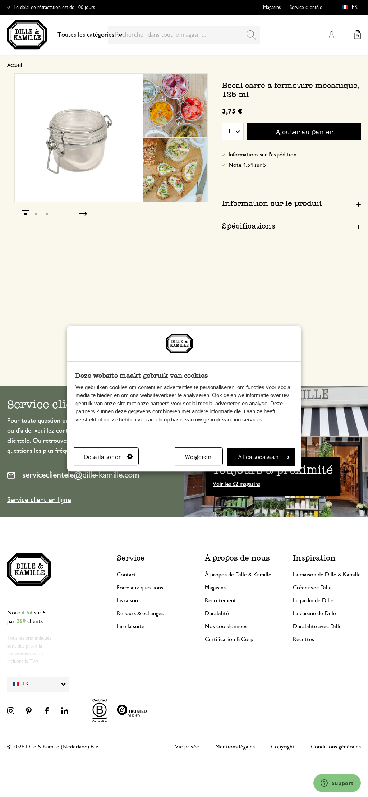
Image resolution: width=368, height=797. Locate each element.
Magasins (272, 7)
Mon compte (331, 35)
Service (131, 557)
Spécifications (248, 225)
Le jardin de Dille (313, 600)
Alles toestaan (258, 456)
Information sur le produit (272, 203)
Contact (126, 574)
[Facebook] (46, 710)
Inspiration (314, 557)
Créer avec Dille (312, 587)
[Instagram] (10, 710)
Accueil (14, 65)
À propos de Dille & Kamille (238, 574)
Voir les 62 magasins (236, 484)
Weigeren (198, 456)
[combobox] (184, 35)
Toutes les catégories (86, 35)
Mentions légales (235, 747)
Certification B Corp (229, 639)
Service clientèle (306, 7)
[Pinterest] (28, 710)
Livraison (127, 600)
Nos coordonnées (226, 626)
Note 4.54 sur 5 (247, 165)
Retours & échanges (140, 613)
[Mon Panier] (357, 34)
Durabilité (217, 613)
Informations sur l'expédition (262, 154)
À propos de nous (237, 557)
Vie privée (187, 747)
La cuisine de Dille (314, 613)
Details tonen (103, 456)
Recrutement (220, 600)
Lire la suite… (133, 626)
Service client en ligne (39, 499)
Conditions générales (336, 747)
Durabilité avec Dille (317, 626)
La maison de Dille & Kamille (327, 574)
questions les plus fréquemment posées (59, 451)
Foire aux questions (140, 587)
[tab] (291, 203)
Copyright (283, 747)
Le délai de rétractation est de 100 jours (54, 7)
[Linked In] (64, 710)
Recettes (303, 639)
